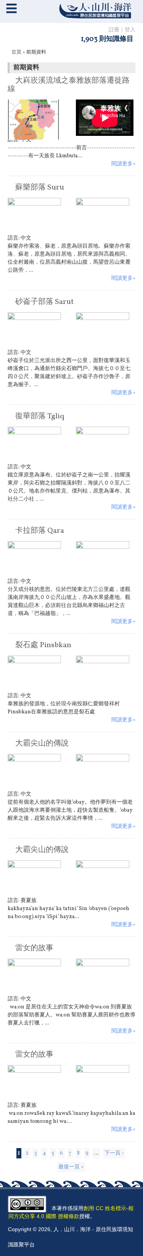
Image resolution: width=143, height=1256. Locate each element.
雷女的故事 (34, 948)
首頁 (16, 52)
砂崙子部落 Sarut (44, 302)
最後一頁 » (71, 1167)
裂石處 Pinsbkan (43, 645)
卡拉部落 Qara (39, 530)
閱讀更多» (123, 164)
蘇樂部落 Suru (39, 187)
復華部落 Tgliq (39, 416)
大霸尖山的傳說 (42, 743)
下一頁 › (114, 1153)
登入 (130, 30)
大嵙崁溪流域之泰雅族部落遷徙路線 (69, 85)
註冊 (114, 30)
